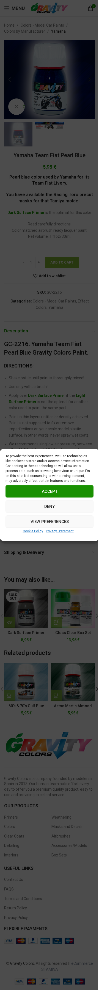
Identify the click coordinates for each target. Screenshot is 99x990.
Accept (49, 491)
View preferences (50, 521)
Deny (49, 506)
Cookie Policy (33, 531)
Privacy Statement (60, 531)
